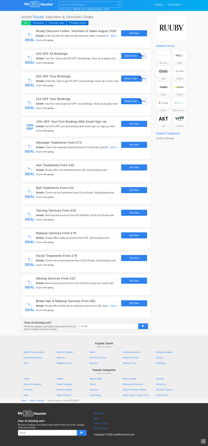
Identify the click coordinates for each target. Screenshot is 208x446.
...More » (113, 35)
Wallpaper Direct (64, 363)
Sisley (163, 95)
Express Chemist (180, 110)
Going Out (161, 384)
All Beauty (161, 363)
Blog (96, 418)
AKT (163, 126)
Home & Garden (64, 389)
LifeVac (163, 110)
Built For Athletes (65, 352)
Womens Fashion (164, 389)
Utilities (60, 378)
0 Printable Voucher (77, 23)
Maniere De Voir (130, 357)
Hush (106, 9)
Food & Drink (162, 395)
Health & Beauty (165, 138)
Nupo (179, 63)
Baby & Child (96, 378)
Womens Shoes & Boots (134, 389)
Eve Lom (163, 63)
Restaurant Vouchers (133, 384)
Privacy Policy (101, 428)
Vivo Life (179, 126)
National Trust (79, 9)
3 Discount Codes (56, 23)
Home (23, 400)
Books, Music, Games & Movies (138, 395)
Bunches (94, 363)
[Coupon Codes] (38, 5)
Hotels (27, 378)
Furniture (28, 389)
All (26, 23)
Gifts (26, 395)
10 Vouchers (38, 23)
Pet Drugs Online (98, 357)
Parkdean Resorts (131, 352)
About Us (98, 413)
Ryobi (92, 352)
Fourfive (179, 95)
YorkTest (179, 79)
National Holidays (164, 352)
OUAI (163, 79)
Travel (93, 384)
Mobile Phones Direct (34, 352)
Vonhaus (61, 357)
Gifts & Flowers (64, 395)
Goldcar (160, 357)
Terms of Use (100, 423)
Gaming (160, 378)
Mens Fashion (130, 378)
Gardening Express (94, 9)
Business (94, 389)
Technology (95, 395)
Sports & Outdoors (32, 384)
